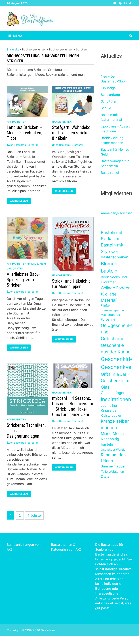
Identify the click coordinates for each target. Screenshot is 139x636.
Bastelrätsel (110, 173)
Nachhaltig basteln (110, 441)
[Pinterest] (120, 3)
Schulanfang (110, 95)
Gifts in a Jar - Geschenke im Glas (115, 381)
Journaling (109, 405)
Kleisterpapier (111, 415)
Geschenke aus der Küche (115, 349)
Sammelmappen (113, 466)
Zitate (105, 476)
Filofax (105, 305)
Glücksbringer (113, 393)
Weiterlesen (19, 201)
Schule (106, 108)
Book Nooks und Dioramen (114, 279)
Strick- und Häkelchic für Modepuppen (71, 283)
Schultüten (109, 101)
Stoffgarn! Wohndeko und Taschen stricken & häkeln (71, 133)
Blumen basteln (109, 267)
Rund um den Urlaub (113, 457)
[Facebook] (111, 3)
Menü (17, 35)
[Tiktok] (130, 3)
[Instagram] (125, 3)
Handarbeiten (16, 121)
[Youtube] (115, 3)
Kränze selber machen (115, 424)
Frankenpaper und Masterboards (113, 312)
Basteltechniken (114, 257)
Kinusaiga (108, 88)
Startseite (13, 49)
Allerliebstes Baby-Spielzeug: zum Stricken (23, 280)
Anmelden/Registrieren (118, 213)
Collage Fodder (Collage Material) (115, 294)
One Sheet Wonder (114, 449)
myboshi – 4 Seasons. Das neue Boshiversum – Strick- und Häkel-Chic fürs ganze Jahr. (72, 406)
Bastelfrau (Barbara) (26, 144)
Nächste (34, 515)
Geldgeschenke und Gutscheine (117, 332)
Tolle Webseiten (112, 471)
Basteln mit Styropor (112, 248)
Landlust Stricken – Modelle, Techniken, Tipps (24, 133)
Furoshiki (108, 319)
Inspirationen (116, 399)
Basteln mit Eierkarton (111, 235)
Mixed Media (112, 433)
